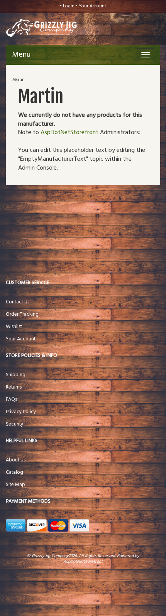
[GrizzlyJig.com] (34, 27)
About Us (15, 460)
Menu (21, 55)
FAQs (11, 400)
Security (14, 424)
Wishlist (14, 327)
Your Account (92, 6)
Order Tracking (22, 314)
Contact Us (17, 302)
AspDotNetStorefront (69, 133)
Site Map (15, 485)
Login (69, 6)
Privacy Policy (21, 412)
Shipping (15, 375)
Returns (14, 387)
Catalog (14, 472)
